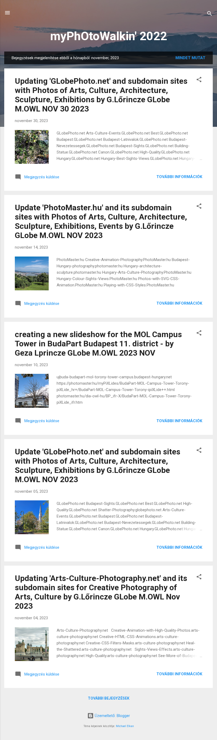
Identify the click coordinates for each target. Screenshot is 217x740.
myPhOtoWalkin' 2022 (108, 36)
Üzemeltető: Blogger (112, 715)
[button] (199, 80)
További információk (179, 176)
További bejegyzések (108, 698)
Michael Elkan (125, 726)
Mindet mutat (190, 57)
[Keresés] (209, 14)
